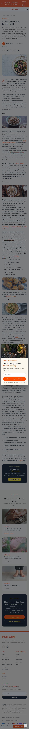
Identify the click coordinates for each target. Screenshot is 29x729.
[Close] (25, 346)
